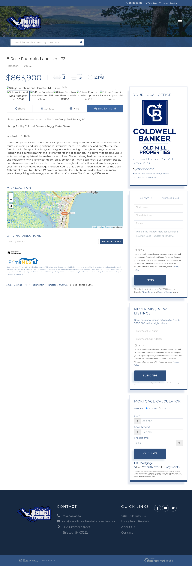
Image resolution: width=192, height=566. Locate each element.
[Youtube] (165, 508)
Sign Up (173, 3)
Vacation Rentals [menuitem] (133, 515)
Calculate (150, 453)
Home (7, 285)
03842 (63, 285)
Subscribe (150, 375)
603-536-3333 (145, 169)
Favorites (152, 3)
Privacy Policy (147, 292)
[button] (81, 42)
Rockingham (37, 285)
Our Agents (151, 177)
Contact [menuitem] (127, 532)
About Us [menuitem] (128, 527)
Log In (165, 3)
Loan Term (139, 409)
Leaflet (95, 227)
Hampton (52, 285)
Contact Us (139, 177)
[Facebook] (157, 508)
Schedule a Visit (170, 198)
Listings (18, 285)
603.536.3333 (135, 3)
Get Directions (111, 241)
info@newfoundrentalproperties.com (89, 521)
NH (26, 285)
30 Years (153, 409)
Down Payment (142, 427)
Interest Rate (141, 438)
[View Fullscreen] (11, 206)
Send (150, 280)
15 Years (165, 409)
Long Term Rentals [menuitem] (135, 521)
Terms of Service (165, 292)
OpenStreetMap (107, 227)
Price (137, 416)
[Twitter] (173, 508)
